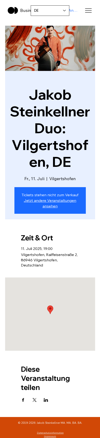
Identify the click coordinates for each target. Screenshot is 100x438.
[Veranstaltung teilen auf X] (34, 400)
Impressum (50, 436)
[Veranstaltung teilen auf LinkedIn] (46, 400)
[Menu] (88, 10)
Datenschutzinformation (50, 432)
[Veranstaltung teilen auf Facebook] (23, 400)
